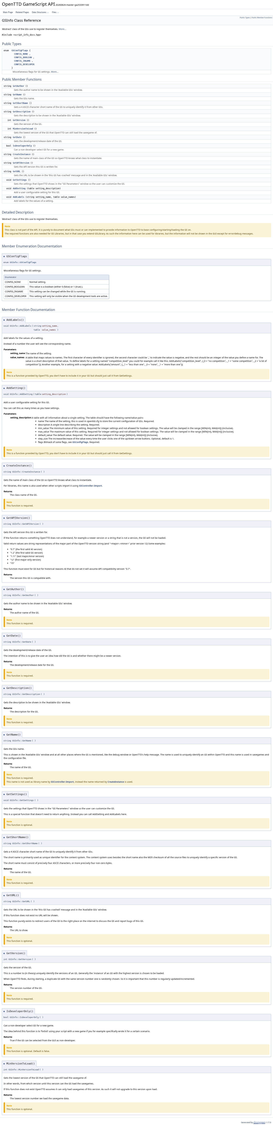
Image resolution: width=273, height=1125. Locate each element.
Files (54, 12)
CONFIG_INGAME (22, 61)
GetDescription (21, 111)
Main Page (8, 12)
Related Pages (22, 12)
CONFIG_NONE (21, 54)
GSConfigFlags (20, 50)
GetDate (17, 137)
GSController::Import (90, 485)
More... (62, 29)
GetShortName (20, 103)
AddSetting (19, 188)
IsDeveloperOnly (22, 145)
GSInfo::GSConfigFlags (23, 262)
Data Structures (39, 12)
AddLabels (18, 197)
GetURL (16, 171)
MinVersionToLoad (23, 128)
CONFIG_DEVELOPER (24, 64)
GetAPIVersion (21, 163)
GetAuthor (18, 86)
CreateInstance (21, 154)
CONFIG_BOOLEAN (23, 57)
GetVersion (19, 120)
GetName (17, 94)
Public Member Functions (262, 17)
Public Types (245, 17)
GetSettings (20, 180)
